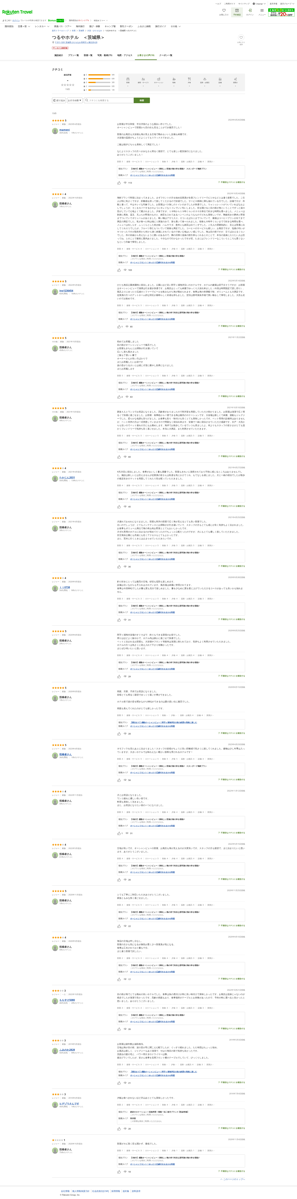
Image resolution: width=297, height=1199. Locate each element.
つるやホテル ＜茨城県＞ (78, 37)
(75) (104, 55)
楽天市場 (273, 4)
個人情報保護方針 (81, 1191)
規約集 (126, 1191)
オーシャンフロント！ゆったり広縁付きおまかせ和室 (152, 175)
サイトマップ (244, 4)
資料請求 (136, 1191)
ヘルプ (218, 4)
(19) (145, 55)
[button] (83, 131)
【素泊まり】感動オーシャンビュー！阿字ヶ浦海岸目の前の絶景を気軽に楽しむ (163, 722)
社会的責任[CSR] (100, 1191)
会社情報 (65, 1191)
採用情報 (115, 1191)
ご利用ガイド (229, 4)
